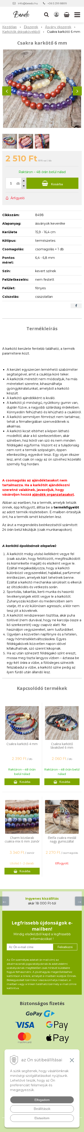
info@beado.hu (28, 3)
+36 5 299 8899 (57, 3)
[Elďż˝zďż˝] (4, 901)
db (18, 183)
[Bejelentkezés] (56, 14)
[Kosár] (67, 14)
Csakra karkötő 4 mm (22, 744)
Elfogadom (42, 1100)
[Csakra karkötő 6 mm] (42, 88)
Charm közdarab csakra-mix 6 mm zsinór (22, 839)
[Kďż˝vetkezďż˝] (79, 901)
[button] (46, 14)
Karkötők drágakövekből (21, 32)
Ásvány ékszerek (58, 27)
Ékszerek (31, 27)
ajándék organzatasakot (53, 495)
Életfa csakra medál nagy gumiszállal (62, 839)
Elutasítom (42, 1118)
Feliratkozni (65, 947)
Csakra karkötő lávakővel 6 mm (62, 746)
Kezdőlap (9, 27)
